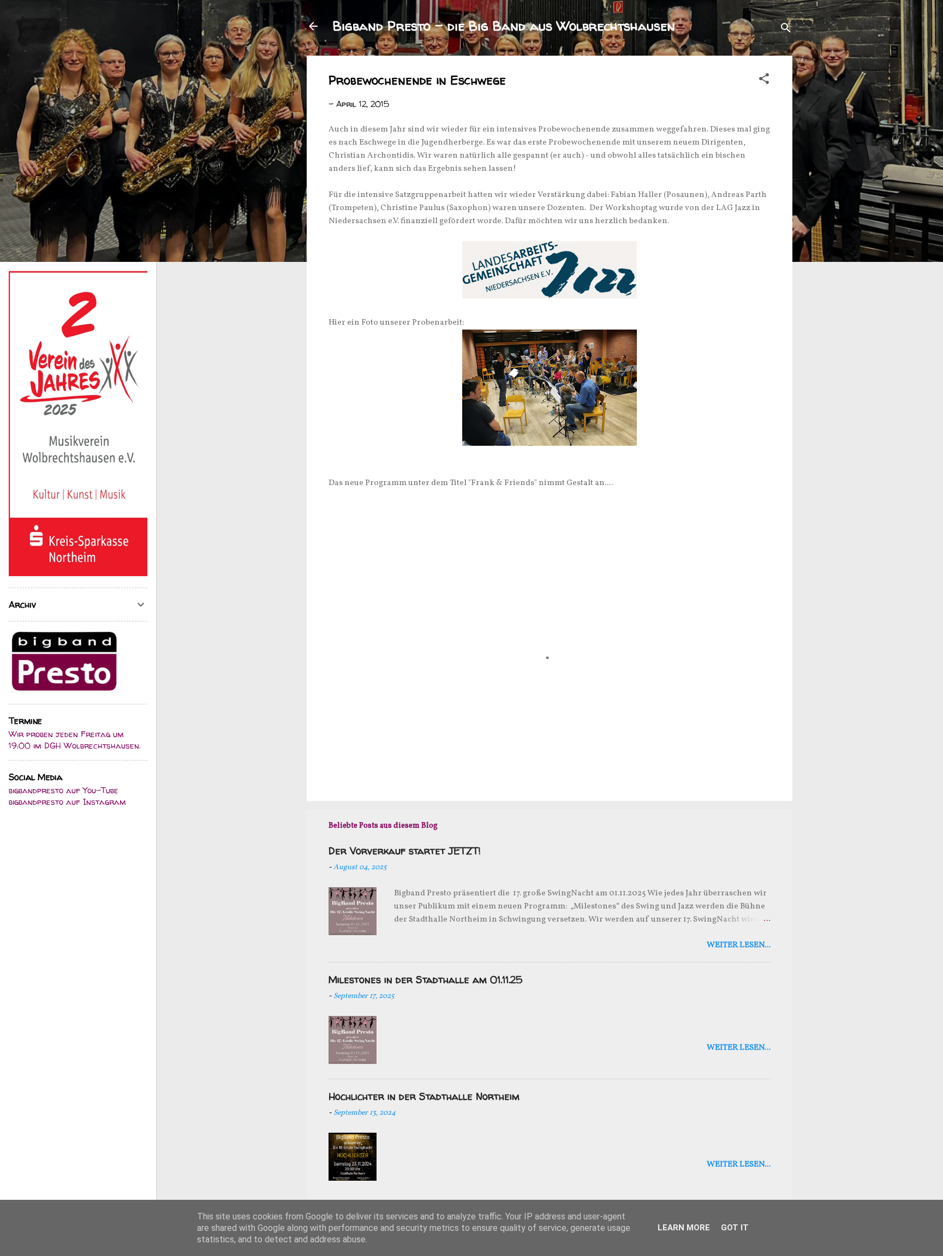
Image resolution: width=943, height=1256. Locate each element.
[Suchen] (785, 29)
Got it (735, 1228)
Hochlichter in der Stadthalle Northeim (424, 1096)
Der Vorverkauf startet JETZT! (405, 851)
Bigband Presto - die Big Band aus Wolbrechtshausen (504, 26)
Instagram (104, 802)
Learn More (684, 1228)
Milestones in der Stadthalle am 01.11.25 (425, 979)
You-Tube (100, 790)
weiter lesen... (739, 945)
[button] (764, 80)
